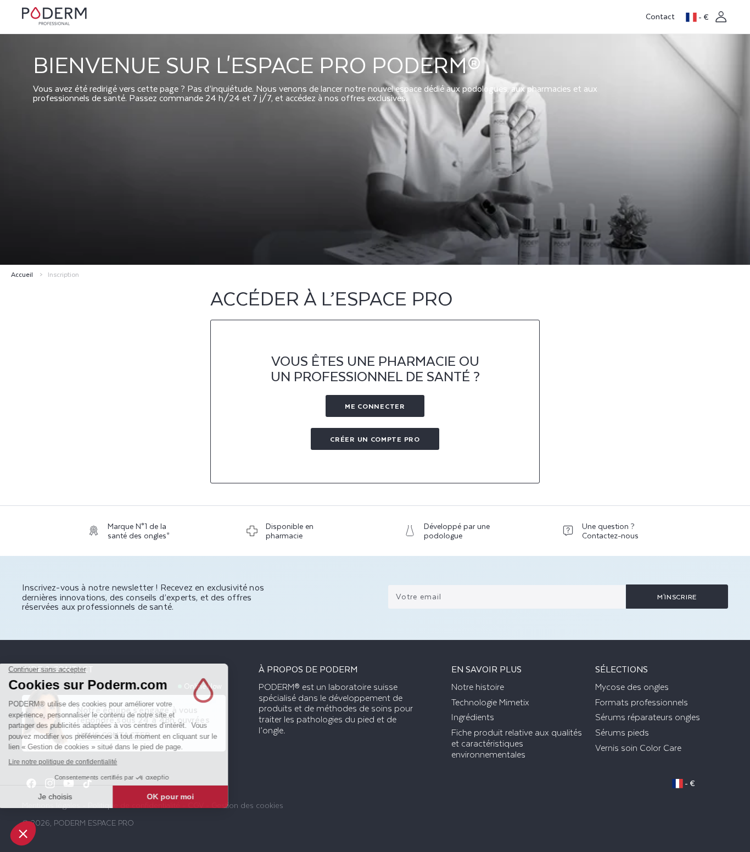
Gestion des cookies (247, 805)
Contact (660, 16)
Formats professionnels (641, 703)
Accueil (22, 274)
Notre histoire (477, 687)
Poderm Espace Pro (94, 822)
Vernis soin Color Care (638, 748)
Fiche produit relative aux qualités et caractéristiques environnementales (516, 744)
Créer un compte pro (374, 438)
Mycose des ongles (632, 687)
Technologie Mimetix (490, 703)
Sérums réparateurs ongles (647, 717)
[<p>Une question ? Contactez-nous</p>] (612, 534)
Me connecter (375, 405)
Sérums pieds (622, 733)
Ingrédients (472, 717)
